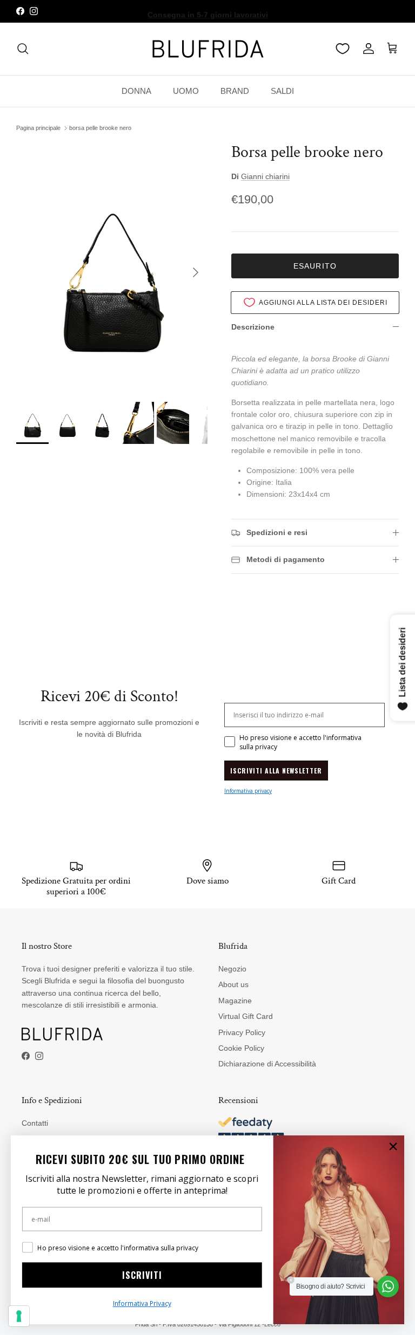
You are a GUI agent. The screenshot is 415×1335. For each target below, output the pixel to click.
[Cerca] (22, 48)
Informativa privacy (248, 791)
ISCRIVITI (142, 1275)
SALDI (282, 90)
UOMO (186, 90)
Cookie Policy (241, 1048)
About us (233, 984)
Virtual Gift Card (245, 1016)
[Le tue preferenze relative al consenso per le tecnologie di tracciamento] (19, 1316)
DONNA (136, 90)
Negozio (232, 968)
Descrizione (253, 327)
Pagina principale (38, 128)
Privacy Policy (241, 1032)
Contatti (35, 1123)
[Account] (366, 48)
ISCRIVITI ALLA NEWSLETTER (276, 770)
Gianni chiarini (265, 176)
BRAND (234, 90)
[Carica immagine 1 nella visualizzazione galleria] (112, 267)
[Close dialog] (393, 1146)
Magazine (235, 1000)
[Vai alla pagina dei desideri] (342, 48)
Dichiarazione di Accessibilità (267, 1063)
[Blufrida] (207, 48)
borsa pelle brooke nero (100, 128)
